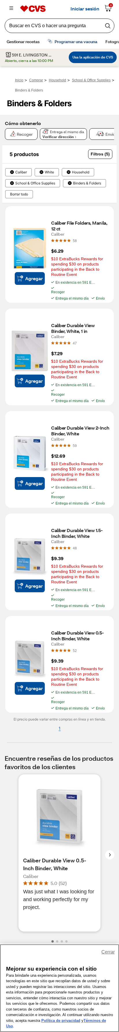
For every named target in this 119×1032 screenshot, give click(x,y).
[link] (74, 240)
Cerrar (108, 951)
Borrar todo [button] (19, 194)
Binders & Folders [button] (87, 183)
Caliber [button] (21, 172)
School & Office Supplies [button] (35, 183)
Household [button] (80, 172)
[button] (100, 154)
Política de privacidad (60, 1020)
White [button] (49, 172)
